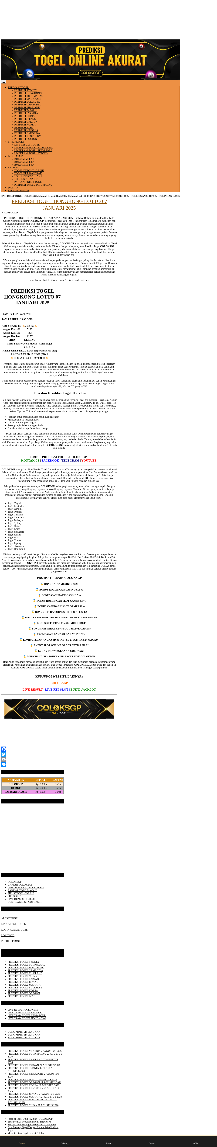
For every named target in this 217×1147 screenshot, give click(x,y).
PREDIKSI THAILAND (27, 107)
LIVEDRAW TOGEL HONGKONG (33, 147)
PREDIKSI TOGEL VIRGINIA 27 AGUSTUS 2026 (35, 1051)
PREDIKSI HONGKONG (28, 93)
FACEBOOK (50, 460)
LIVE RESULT (16, 141)
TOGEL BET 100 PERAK (28, 173)
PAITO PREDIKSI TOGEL (28, 182)
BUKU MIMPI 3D (24, 161)
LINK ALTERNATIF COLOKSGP (26, 887)
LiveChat (195, 1143)
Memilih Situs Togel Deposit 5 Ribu (26, 1133)
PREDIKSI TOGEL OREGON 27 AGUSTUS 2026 (34, 1082)
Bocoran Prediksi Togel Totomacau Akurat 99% (32, 1124)
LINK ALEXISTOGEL (13, 924)
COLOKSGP (59, 683)
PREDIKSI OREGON (25, 121)
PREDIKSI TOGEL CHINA (22, 976)
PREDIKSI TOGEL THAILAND (25, 973)
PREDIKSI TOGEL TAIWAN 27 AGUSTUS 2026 (34, 1065)
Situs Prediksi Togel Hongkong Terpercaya (29, 1121)
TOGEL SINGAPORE (26, 179)
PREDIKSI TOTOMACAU (28, 96)
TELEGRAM (70, 460)
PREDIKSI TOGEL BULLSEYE (25, 987)
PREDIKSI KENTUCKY (27, 136)
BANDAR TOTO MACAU (22, 890)
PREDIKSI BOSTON (25, 139)
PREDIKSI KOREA (25, 124)
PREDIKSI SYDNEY (25, 90)
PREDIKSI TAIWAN (25, 110)
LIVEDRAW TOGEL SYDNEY (31, 153)
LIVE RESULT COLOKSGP (23, 1009)
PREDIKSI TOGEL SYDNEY (24, 961)
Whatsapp (65, 1143)
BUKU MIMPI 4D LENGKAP (24, 1037)
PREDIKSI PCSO (23, 127)
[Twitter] (59, 754)
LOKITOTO (7, 935)
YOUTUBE (89, 460)
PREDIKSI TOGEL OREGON (24, 993)
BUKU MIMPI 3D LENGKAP (24, 1034)
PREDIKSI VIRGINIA (26, 130)
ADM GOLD (11, 212)
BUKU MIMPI (16, 156)
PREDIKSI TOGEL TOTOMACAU (33, 184)
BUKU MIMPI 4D (24, 164)
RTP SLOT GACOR (18, 190)
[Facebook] (59, 749)
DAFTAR (13, 187)
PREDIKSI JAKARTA (26, 113)
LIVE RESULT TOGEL (27, 144)
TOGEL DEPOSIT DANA (28, 176)
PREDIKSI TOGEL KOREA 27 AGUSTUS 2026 (33, 1085)
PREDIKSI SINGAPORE (27, 98)
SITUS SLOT (15, 896)
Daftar (58, 784)
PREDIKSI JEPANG (25, 119)
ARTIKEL (13, 167)
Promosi (152, 1143)
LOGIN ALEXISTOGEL (14, 929)
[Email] (59, 759)
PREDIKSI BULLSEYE (27, 101)
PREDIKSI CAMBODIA (27, 104)
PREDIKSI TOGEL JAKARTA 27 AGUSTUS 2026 (35, 1096)
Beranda (22, 1143)
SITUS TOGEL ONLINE (21, 893)
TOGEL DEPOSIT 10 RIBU (29, 170)
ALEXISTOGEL (10, 918)
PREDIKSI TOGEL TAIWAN (23, 979)
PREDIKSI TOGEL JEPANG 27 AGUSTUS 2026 (34, 1093)
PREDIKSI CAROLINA (27, 133)
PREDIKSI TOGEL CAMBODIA (25, 970)
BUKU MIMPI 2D (24, 159)
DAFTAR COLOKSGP (20, 884)
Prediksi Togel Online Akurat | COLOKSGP (30, 1118)
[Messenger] (59, 764)
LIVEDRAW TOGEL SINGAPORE (33, 150)
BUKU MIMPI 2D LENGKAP (24, 1031)
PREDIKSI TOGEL (18, 87)
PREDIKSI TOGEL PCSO (21, 996)
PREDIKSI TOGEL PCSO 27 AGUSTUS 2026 (32, 1079)
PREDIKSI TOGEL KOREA (23, 990)
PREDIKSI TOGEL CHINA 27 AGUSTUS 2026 (33, 1105)
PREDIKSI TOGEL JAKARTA (24, 984)
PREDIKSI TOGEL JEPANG (23, 981)
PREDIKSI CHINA (24, 116)
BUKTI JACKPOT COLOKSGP (25, 901)
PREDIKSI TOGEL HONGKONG (26, 967)
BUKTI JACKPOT (83, 689)
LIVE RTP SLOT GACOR (22, 899)
